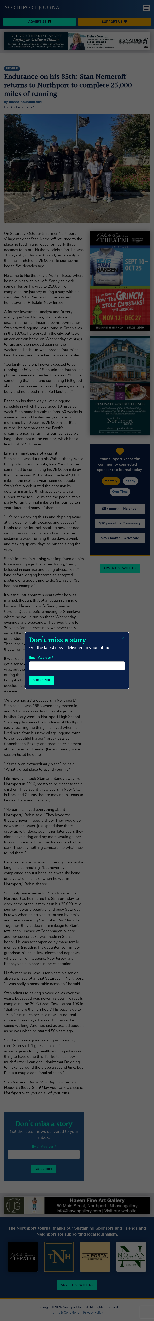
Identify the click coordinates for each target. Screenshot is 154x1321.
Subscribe (42, 680)
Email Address (41, 657)
